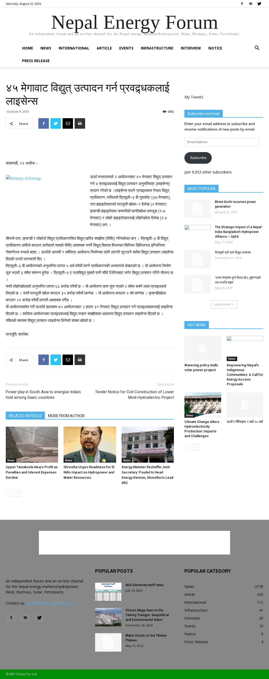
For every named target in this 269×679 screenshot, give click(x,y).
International (74, 48)
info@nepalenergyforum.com (51, 603)
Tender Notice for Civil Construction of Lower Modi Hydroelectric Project (134, 395)
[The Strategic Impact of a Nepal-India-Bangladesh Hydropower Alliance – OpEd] (197, 234)
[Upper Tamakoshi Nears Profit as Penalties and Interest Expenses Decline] (32, 445)
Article (104, 48)
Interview (191, 48)
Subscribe (198, 158)
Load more (222, 304)
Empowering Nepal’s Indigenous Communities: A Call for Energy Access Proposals (245, 374)
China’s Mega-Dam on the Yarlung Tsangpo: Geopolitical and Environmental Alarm (147, 615)
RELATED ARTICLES (25, 416)
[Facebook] (242, 3)
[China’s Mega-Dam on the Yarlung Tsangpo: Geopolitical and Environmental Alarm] (108, 617)
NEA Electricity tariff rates (145, 585)
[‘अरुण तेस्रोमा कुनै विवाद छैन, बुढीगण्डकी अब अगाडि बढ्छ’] (197, 284)
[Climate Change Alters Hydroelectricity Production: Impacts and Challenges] (202, 405)
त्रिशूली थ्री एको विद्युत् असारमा (233, 252)
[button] (257, 48)
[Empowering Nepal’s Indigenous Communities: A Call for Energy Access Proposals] (245, 348)
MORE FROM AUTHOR (66, 416)
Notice (215, 48)
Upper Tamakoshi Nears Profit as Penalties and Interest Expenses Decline (32, 472)
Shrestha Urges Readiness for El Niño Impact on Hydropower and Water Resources (89, 472)
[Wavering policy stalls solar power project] (202, 348)
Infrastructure (157, 48)
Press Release (36, 60)
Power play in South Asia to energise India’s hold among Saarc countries (43, 395)
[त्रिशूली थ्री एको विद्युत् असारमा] (197, 259)
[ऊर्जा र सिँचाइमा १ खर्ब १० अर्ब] (245, 405)
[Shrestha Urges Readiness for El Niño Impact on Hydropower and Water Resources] (90, 445)
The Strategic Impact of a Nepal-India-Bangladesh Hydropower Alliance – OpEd (239, 231)
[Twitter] (259, 3)
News (45, 48)
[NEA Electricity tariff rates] (108, 592)
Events (126, 48)
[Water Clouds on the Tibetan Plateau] (108, 642)
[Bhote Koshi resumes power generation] (197, 208)
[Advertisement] (89, 146)
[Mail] (251, 3)
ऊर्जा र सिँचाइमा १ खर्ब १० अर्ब (245, 422)
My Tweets (193, 96)
